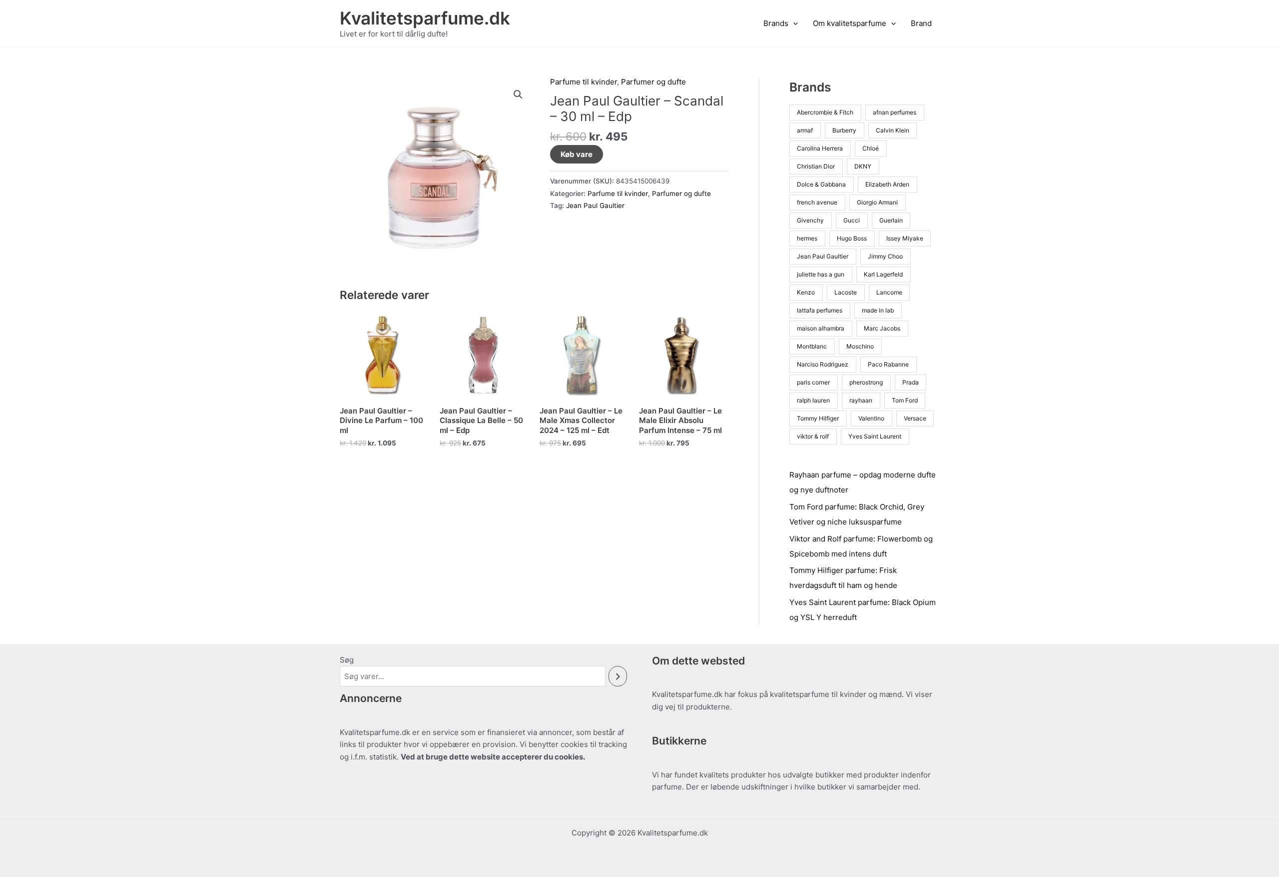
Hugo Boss (852, 238)
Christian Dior (816, 166)
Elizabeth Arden (887, 184)
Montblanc (812, 346)
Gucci (851, 220)
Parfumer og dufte (653, 81)
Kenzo (806, 292)
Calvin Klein (892, 130)
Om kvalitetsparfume (849, 23)
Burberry (844, 130)
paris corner (813, 382)
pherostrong (866, 382)
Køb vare (577, 154)
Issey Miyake (904, 238)
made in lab (878, 310)
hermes (807, 238)
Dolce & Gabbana (821, 184)
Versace (915, 418)
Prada (910, 382)
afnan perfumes (894, 112)
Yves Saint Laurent (874, 436)
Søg (347, 659)
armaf (805, 130)
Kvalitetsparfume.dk (425, 18)
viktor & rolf (813, 436)
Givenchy (810, 220)
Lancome (889, 292)
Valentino (871, 418)
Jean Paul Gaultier (595, 206)
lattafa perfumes (819, 310)
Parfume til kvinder (583, 81)
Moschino (860, 346)
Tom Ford (905, 400)
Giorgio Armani (877, 202)
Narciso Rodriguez (822, 364)
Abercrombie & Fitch (825, 112)
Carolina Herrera (820, 148)
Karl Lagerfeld (883, 274)
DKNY (862, 166)
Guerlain (891, 220)
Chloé (870, 148)
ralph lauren (813, 400)
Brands (775, 23)
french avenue (817, 202)
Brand (921, 23)
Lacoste (845, 292)
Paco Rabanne (888, 364)
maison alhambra (820, 328)
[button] (793, 23)
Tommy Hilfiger (818, 418)
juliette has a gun (820, 274)
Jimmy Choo (885, 256)
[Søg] (618, 676)
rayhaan (860, 400)
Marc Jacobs (882, 328)
